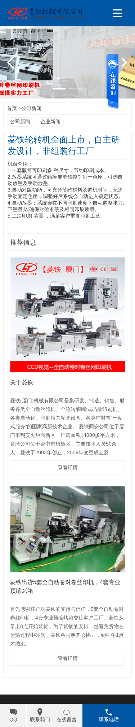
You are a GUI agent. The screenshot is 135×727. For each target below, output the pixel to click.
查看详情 (68, 467)
